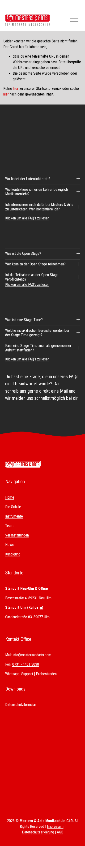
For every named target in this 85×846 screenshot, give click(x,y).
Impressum (55, 826)
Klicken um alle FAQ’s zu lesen (27, 218)
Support (27, 674)
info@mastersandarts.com (32, 655)
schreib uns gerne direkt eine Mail (36, 391)
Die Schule (13, 507)
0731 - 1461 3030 (25, 664)
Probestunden (46, 674)
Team (9, 525)
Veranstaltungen (17, 535)
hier (15, 88)
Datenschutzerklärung (38, 832)
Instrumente (14, 516)
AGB (60, 832)
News (9, 544)
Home (9, 497)
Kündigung (12, 554)
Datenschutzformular (20, 704)
